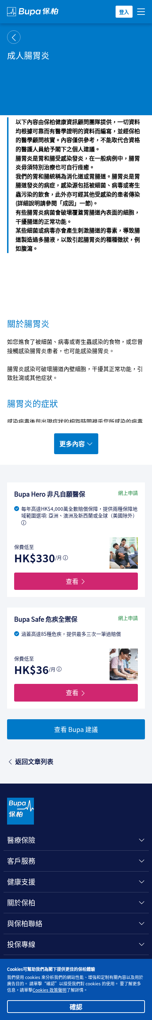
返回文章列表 (34, 761)
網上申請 (128, 493)
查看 (73, 581)
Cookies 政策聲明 (49, 990)
